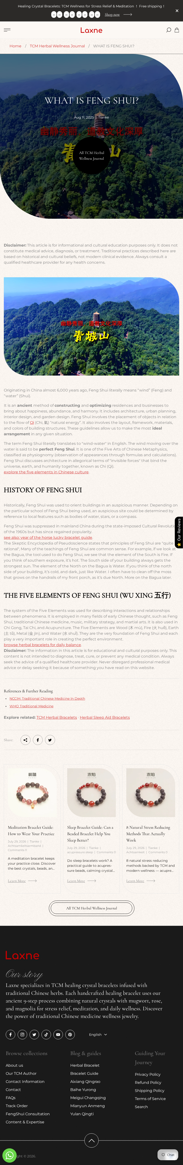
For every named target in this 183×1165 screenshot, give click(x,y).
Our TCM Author (21, 1073)
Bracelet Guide (84, 1073)
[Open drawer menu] (7, 30)
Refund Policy (148, 1082)
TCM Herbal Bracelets (56, 717)
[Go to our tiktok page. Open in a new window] (46, 1034)
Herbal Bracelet (85, 1065)
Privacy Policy (148, 1074)
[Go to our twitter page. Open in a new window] (34, 1034)
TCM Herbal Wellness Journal (57, 46)
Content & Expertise (25, 1122)
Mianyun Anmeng (87, 1106)
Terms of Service (150, 1098)
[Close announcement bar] (176, 10)
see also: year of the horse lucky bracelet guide (48, 537)
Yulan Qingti (82, 1114)
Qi (32, 422)
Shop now (112, 14)
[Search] (168, 30)
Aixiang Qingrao (85, 1081)
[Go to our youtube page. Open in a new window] (58, 1034)
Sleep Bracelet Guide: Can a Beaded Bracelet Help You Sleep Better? (90, 834)
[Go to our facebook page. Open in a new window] (10, 1034)
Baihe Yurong (83, 1089)
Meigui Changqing (88, 1098)
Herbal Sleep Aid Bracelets (105, 717)
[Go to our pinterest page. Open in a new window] (70, 1034)
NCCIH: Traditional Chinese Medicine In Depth (47, 698)
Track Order (17, 1106)
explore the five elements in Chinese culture (46, 472)
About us (14, 1065)
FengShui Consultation (28, 1114)
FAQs (10, 1098)
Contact (13, 1089)
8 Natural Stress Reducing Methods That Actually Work (148, 834)
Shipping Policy (149, 1090)
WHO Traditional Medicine (31, 706)
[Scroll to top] (91, 1140)
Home (15, 46)
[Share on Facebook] (38, 740)
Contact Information (25, 1081)
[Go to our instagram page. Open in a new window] (22, 1034)
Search (141, 1107)
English (95, 1034)
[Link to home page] (22, 956)
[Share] (25, 740)
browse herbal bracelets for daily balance (42, 645)
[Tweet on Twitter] (50, 740)
